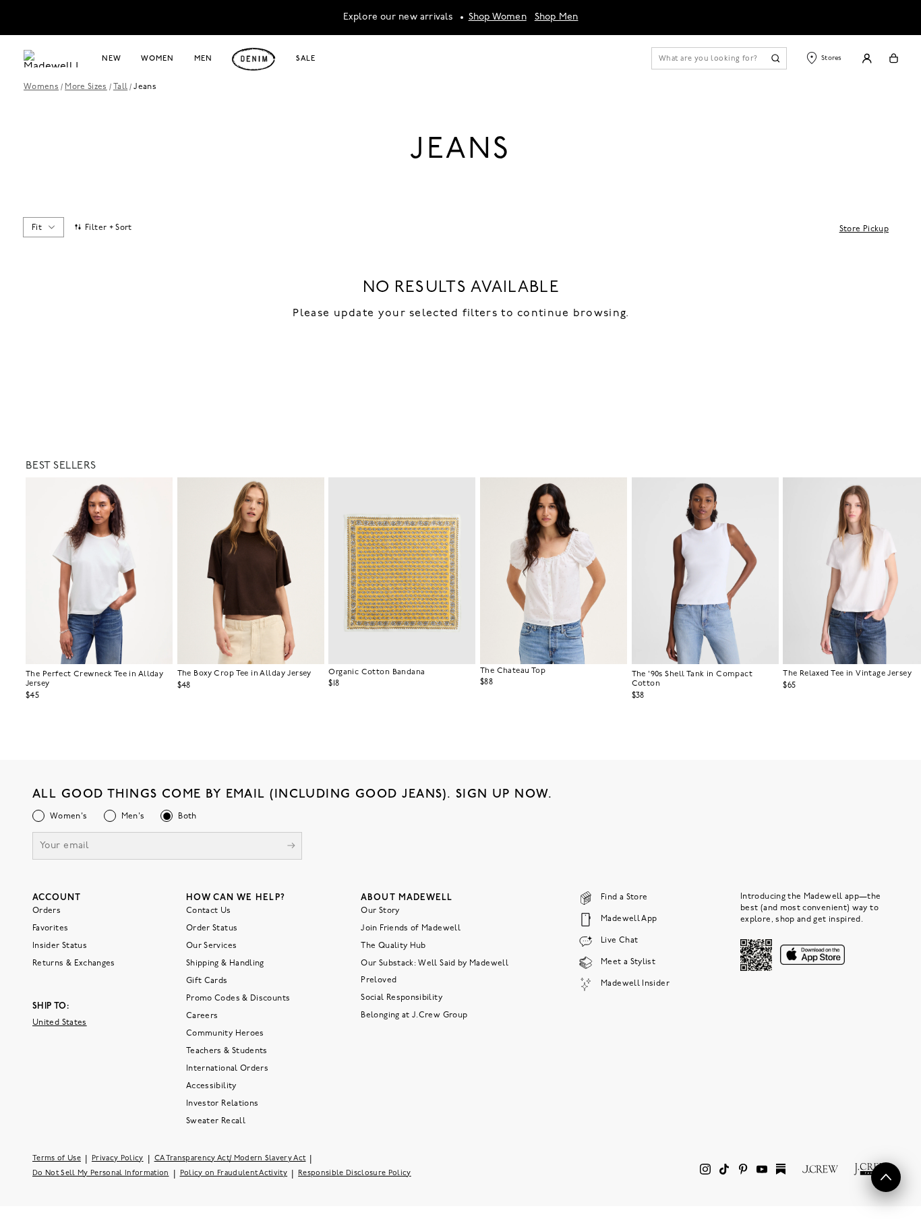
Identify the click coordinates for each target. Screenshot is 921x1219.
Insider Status (59, 946)
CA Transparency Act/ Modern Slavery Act (230, 1158)
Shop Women (498, 17)
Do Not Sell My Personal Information (100, 1173)
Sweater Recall (215, 1121)
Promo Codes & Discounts (238, 998)
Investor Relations (222, 1104)
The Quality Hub (393, 946)
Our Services (211, 946)
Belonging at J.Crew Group (414, 1015)
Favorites (50, 928)
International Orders (227, 1069)
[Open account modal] (867, 58)
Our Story (380, 911)
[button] (156, 493)
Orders (46, 911)
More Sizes (86, 87)
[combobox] (43, 227)
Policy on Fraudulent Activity (234, 1173)
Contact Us (208, 911)
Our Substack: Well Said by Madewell (434, 963)
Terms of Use (56, 1158)
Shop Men (556, 17)
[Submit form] (291, 847)
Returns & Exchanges (73, 963)
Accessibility (211, 1086)
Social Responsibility (401, 998)
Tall (120, 87)
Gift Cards (207, 981)
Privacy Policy (118, 1158)
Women (157, 59)
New (111, 59)
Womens (41, 87)
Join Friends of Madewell (410, 928)
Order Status (211, 928)
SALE (306, 59)
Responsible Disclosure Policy (354, 1173)
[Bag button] (893, 58)
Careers (202, 1016)
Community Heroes (225, 1034)
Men (203, 59)
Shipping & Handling (225, 963)
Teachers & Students (227, 1051)
